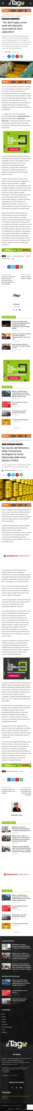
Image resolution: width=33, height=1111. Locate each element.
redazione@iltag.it (13, 1075)
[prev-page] (3, 353)
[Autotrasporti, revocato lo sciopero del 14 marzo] (6, 413)
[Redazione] (3, 52)
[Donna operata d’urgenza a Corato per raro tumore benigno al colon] (6, 347)
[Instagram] (16, 1087)
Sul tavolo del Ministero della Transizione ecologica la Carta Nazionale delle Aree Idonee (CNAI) (8, 280)
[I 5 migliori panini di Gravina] (6, 422)
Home (3, 15)
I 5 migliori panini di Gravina (20, 419)
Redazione (8, 52)
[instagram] (16, 309)
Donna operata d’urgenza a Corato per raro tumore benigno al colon (21, 346)
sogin (12, 258)
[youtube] (19, 309)
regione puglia (6, 258)
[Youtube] (21, 1087)
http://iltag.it (16, 306)
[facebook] (13, 309)
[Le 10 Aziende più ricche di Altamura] (6, 404)
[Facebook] (9, 56)
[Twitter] (13, 56)
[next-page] (6, 353)
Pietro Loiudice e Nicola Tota (15, 1105)
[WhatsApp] (21, 56)
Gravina (28, 256)
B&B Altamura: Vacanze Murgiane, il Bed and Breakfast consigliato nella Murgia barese (21, 946)
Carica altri (16, 428)
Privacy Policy (7, 1092)
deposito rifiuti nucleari (18, 256)
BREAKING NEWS (10, 15)
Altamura (9, 256)
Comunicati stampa (15, 18)
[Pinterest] (17, 56)
